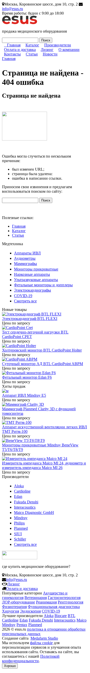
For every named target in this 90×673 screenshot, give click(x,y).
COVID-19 (23, 296)
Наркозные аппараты (32, 274)
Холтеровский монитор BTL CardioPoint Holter (42, 350)
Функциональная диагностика (54, 606)
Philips (19, 523)
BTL (71, 616)
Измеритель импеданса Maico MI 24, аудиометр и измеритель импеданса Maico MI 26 (44, 465)
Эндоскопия (30, 611)
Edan (18, 496)
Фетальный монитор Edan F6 (27, 377)
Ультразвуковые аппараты (36, 280)
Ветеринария (35, 597)
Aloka (19, 486)
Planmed (21, 528)
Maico (81, 620)
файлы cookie (41, 643)
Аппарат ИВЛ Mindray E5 (24, 395)
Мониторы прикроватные (36, 269)
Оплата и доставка (20, 49)
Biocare (60, 616)
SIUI (18, 534)
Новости (50, 54)
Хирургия (10, 611)
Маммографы (25, 263)
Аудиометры (25, 258)
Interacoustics (25, 507)
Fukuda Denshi (26, 502)
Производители (57, 45)
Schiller (20, 539)
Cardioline (22, 491)
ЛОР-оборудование (18, 602)
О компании (69, 49)
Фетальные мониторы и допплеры (43, 285)
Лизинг (47, 49)
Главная (13, 45)
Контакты (12, 54)
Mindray (21, 518)
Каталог (32, 45)
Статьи (32, 54)
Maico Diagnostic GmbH (34, 512)
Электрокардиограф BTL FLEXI (29, 318)
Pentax (21, 625)
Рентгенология (70, 602)
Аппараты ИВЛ (27, 253)
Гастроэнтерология (64, 597)
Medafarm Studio (44, 638)
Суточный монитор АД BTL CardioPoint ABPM (42, 364)
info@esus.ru (12, 9)
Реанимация (46, 602)
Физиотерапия (14, 606)
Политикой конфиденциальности (31, 658)
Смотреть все (25, 301)
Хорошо (10, 666)
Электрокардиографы (32, 290)
